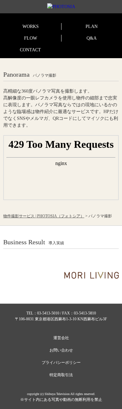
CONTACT (30, 49)
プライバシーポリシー (61, 362)
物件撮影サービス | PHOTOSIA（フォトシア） (43, 216)
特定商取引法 (61, 375)
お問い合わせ (61, 350)
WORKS (30, 26)
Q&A (92, 38)
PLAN (92, 26)
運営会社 (61, 338)
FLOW (30, 38)
